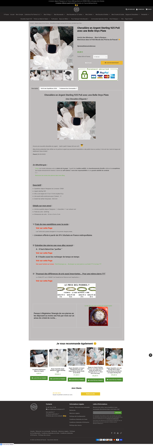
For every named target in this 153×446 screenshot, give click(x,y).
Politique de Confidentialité (77, 416)
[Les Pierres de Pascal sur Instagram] (115, 433)
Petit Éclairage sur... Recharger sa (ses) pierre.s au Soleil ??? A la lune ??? (78, 264)
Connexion (141, 9)
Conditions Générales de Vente (78, 419)
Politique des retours (75, 425)
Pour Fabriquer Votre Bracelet (79, 19)
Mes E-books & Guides (118, 14)
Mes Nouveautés (58, 14)
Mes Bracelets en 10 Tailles (74, 14)
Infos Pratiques (113, 19)
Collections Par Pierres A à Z (32, 14)
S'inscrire (118, 412)
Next (71, 47)
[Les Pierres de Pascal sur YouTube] (118, 433)
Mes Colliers (88, 14)
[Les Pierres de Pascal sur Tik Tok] (121, 433)
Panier (149, 9)
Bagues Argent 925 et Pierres (42, 23)
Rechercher (131, 9)
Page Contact (129, 19)
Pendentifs (144, 14)
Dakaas (11, 444)
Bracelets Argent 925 (26, 19)
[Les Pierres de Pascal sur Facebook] (112, 433)
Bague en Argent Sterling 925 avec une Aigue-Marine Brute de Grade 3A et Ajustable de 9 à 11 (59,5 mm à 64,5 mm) (95, 370)
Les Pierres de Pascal (40, 439)
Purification (54, 19)
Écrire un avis (90, 394)
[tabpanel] (35, 75)
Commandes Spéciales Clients (99, 19)
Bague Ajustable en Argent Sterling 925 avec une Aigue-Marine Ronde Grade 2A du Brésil (76, 370)
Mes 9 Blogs (47, 14)
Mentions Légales (74, 413)
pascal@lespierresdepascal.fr (56, 409)
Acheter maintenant (113, 62)
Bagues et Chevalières (132, 14)
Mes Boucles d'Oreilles (102, 14)
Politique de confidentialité (113, 418)
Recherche (72, 410)
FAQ (122, 19)
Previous (32, 47)
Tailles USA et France (83, 56)
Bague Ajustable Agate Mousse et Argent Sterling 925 (57, 370)
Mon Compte (19, 14)
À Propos (6, 14)
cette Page (47, 228)
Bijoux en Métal (63, 19)
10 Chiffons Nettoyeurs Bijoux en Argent (39, 370)
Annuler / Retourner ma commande (79, 407)
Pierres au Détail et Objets (41, 19)
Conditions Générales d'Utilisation (79, 422)
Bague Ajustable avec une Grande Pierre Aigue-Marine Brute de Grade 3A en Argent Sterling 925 (114, 370)
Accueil (12, 14)
